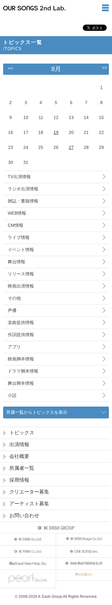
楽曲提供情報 (21, 322)
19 (56, 132)
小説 (12, 395)
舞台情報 (16, 261)
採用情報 (19, 480)
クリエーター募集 (29, 491)
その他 (14, 298)
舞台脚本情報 (21, 383)
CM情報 (15, 225)
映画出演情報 (21, 285)
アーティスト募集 (29, 503)
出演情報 (19, 444)
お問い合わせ (24, 515)
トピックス (21, 432)
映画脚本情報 (21, 358)
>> (104, 67)
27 (71, 147)
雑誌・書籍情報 (23, 200)
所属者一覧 (21, 468)
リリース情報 (21, 273)
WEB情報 (17, 213)
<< (10, 68)
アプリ (14, 346)
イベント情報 (21, 249)
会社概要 (19, 456)
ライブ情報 (19, 237)
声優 (12, 310)
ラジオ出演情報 (23, 188)
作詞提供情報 (21, 334)
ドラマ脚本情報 (23, 371)
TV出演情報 (19, 176)
